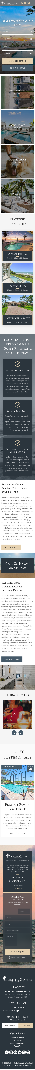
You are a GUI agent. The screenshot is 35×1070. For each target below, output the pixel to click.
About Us (17, 1046)
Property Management (18, 1043)
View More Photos (11, 767)
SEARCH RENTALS (17, 68)
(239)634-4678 (17, 888)
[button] (14, 732)
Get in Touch (11, 547)
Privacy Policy (25, 1065)
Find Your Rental (12, 659)
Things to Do (17, 1040)
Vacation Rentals (17, 1038)
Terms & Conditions (11, 1065)
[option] (17, 714)
